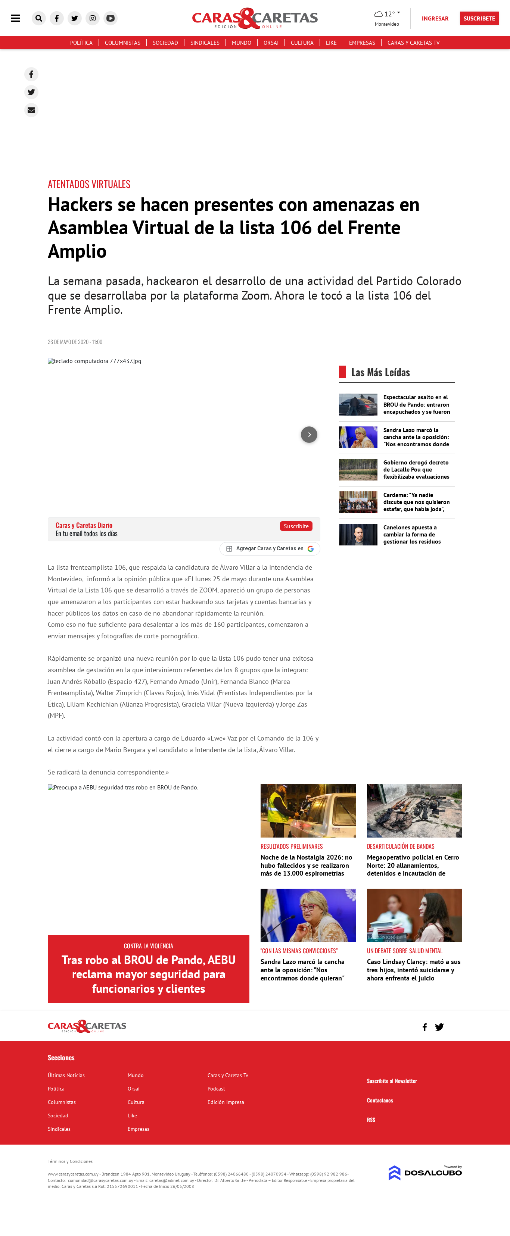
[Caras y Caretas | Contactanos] (453, 1026)
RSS (371, 1119)
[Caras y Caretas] (87, 1032)
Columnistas (122, 43)
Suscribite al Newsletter (392, 1081)
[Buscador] (39, 18)
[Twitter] (31, 92)
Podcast (216, 1088)
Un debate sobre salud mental (404, 950)
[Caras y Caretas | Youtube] (110, 18)
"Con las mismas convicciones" (299, 950)
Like (331, 43)
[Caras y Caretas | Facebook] (57, 18)
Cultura (302, 43)
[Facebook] (31, 74)
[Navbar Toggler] (21, 18)
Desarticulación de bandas (401, 846)
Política (81, 43)
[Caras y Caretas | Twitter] (75, 18)
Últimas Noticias (66, 1075)
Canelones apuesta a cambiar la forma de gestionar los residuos (412, 534)
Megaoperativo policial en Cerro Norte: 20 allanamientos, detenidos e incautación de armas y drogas (413, 869)
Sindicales (205, 43)
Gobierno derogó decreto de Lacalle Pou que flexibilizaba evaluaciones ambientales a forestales (416, 473)
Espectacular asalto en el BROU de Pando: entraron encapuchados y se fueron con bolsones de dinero (416, 407)
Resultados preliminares (292, 846)
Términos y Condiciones (70, 1161)
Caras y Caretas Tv (414, 43)
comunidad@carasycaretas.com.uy (100, 1180)
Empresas (362, 43)
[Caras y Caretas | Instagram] (92, 18)
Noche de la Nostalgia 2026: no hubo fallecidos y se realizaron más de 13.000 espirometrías (306, 865)
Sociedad (165, 43)
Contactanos (380, 1100)
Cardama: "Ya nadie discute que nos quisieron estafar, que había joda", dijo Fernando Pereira (416, 505)
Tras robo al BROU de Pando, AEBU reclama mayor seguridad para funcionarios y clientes (149, 974)
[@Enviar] (31, 110)
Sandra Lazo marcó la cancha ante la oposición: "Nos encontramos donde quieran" (416, 440)
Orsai (271, 43)
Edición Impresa (226, 1102)
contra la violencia (148, 945)
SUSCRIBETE (479, 18)
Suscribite (296, 526)
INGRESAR (435, 18)
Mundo (241, 43)
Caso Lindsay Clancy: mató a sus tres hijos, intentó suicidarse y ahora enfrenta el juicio (414, 969)
